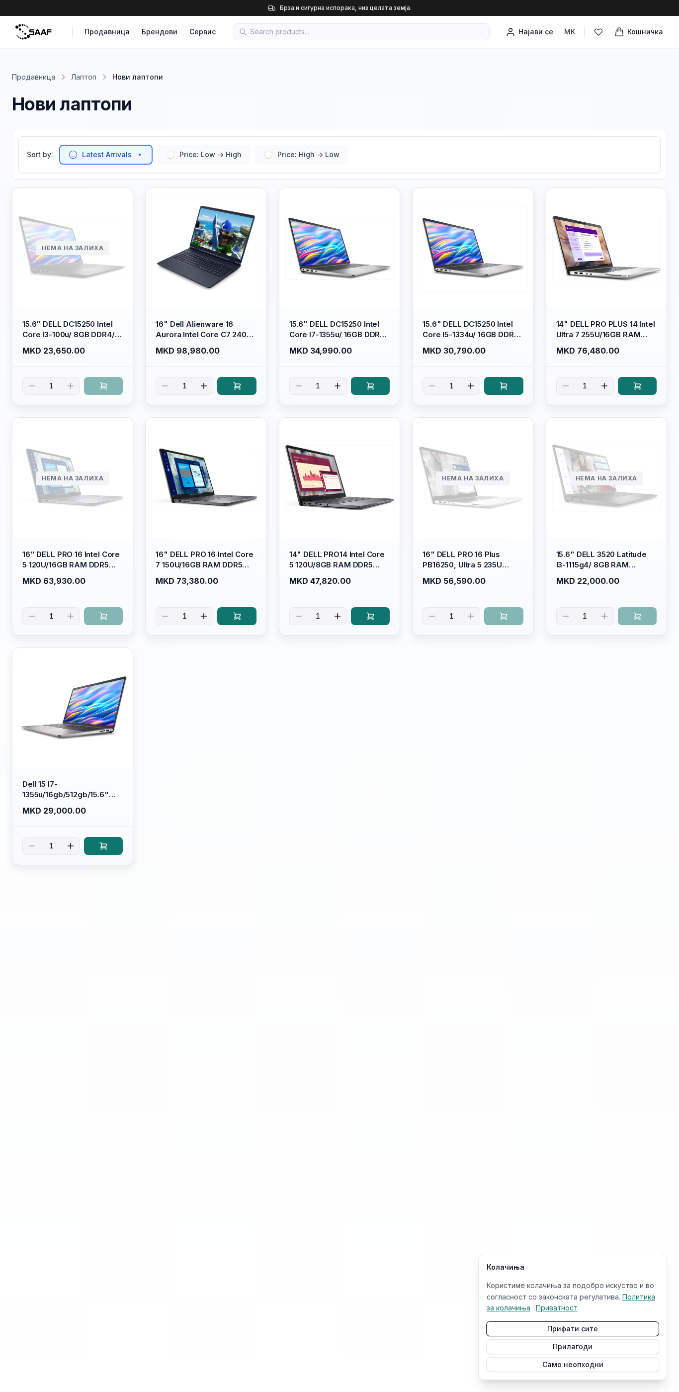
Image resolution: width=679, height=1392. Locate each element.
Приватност (557, 1307)
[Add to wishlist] (121, 200)
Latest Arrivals (107, 154)
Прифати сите (572, 1328)
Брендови (159, 31)
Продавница (107, 31)
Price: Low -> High (210, 154)
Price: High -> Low (308, 154)
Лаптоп (83, 77)
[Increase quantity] (71, 386)
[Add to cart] (103, 386)
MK (569, 31)
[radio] (73, 155)
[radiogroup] (203, 155)
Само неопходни (572, 1364)
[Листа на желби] (598, 32)
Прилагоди (573, 1346)
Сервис (202, 31)
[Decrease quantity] (32, 386)
